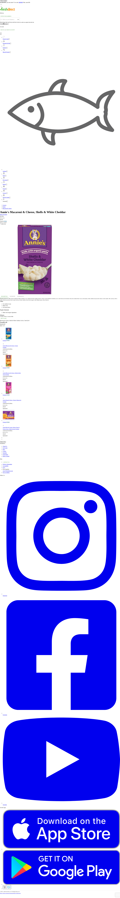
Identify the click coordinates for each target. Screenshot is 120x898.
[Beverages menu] (7, 180)
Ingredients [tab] (20, 296)
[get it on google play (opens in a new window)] (61, 884)
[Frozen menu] (6, 189)
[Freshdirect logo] (7, 10)
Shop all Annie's (3, 214)
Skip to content (4, 0)
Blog (4, 449)
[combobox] (9, 19)
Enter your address (6, 16)
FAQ (4, 467)
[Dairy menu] (5, 175)
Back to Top (3, 441)
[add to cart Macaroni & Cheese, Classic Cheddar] (4, 342)
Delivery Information (7, 464)
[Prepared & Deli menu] (10, 43)
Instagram (5, 595)
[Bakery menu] (6, 184)
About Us (5, 446)
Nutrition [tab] (12, 296)
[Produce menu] (7, 48)
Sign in (2, 29)
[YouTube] (61, 803)
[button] (60, 224)
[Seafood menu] (7, 171)
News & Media (6, 472)
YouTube (5, 804)
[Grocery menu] (7, 193)
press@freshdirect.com (8, 471)
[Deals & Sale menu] (9, 39)
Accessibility (5, 466)
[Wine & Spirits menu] (9, 197)
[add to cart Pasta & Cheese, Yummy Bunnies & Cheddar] (4, 397)
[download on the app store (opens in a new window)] (61, 849)
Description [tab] (4, 296)
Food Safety (5, 454)
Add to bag (4, 318)
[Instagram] (61, 594)
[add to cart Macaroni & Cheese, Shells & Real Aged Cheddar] (4, 370)
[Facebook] (61, 713)
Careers (4, 451)
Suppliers (5, 453)
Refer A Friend (6, 456)
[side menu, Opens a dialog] (1, 6)
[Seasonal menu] (7, 201)
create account (10, 29)
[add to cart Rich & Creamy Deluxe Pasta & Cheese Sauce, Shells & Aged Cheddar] (4, 424)
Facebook (5, 714)
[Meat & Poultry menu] (10, 52)
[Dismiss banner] (1, 4)
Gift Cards (5, 448)
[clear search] (18, 19)
